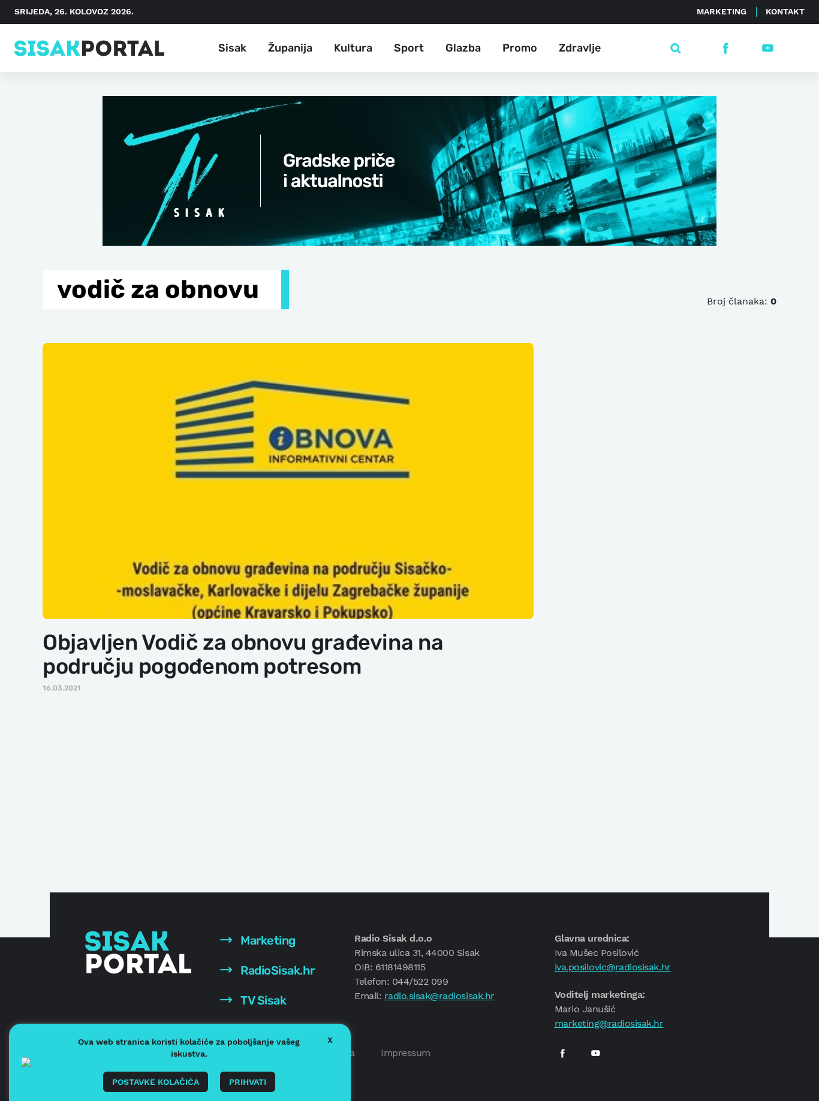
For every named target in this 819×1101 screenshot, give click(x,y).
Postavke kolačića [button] (155, 1082)
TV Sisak (262, 1000)
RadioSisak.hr (276, 970)
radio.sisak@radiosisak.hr (439, 996)
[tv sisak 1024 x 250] (409, 169)
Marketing (721, 11)
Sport (409, 48)
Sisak (232, 48)
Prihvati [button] (247, 1082)
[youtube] (768, 48)
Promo (519, 48)
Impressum (405, 1052)
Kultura (353, 48)
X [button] (330, 1040)
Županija (290, 48)
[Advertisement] (647, 521)
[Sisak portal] (89, 48)
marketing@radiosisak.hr (609, 1023)
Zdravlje (580, 48)
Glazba (463, 48)
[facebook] (726, 48)
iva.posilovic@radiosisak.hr (613, 967)
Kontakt (785, 11)
